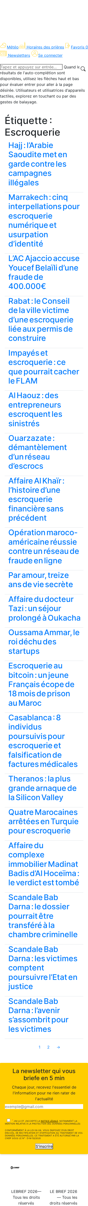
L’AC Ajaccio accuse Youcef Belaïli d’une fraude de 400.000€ (44, 272)
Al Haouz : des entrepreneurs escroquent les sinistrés (35, 409)
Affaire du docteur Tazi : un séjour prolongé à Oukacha (44, 608)
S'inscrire (44, 1146)
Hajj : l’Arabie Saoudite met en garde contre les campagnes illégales (37, 163)
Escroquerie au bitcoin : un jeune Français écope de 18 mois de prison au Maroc (41, 684)
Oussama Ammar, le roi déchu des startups (44, 642)
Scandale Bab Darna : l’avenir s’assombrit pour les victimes (38, 1015)
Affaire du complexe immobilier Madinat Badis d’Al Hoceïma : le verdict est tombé (43, 864)
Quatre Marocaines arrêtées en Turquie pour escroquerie (43, 821)
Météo (13, 47)
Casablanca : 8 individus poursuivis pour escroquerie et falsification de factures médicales (43, 741)
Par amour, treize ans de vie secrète (40, 579)
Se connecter (50, 55)
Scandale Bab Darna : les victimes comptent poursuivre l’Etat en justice (42, 967)
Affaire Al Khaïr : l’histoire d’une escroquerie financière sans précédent (36, 499)
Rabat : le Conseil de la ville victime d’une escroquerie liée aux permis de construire (41, 319)
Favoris (79, 47)
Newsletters (19, 55)
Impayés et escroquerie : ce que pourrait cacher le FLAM (43, 367)
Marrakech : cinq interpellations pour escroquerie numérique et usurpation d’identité (44, 220)
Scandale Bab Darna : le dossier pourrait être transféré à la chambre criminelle (43, 916)
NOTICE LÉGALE (49, 1121)
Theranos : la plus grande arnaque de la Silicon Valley (42, 788)
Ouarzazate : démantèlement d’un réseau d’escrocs (37, 452)
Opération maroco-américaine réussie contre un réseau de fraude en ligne (43, 546)
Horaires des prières (45, 47)
